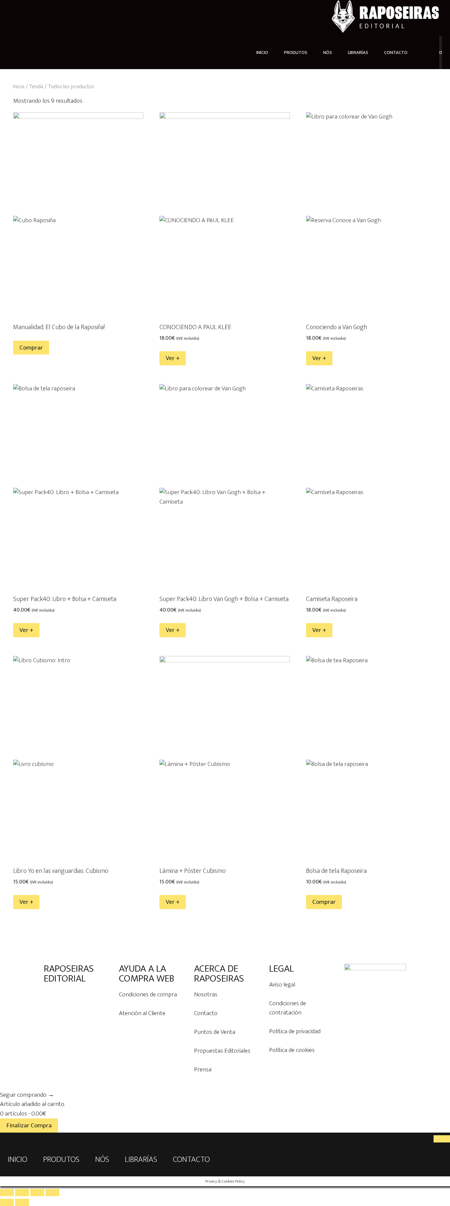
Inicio (18, 86)
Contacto (205, 1013)
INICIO (262, 52)
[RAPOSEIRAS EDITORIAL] (385, 18)
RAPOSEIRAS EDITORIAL (69, 973)
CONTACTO (396, 52)
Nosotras (205, 994)
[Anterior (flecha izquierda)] (7, 1202)
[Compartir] (37, 1192)
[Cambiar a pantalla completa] (22, 1192)
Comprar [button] (324, 902)
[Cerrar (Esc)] (52, 1192)
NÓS (327, 52)
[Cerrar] (442, 1138)
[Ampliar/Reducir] (7, 1192)
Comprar (31, 348)
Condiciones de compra (148, 994)
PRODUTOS (295, 52)
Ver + (173, 358)
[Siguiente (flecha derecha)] (22, 1202)
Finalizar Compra (29, 1125)
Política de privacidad (295, 1031)
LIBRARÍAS (358, 52)
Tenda (36, 86)
